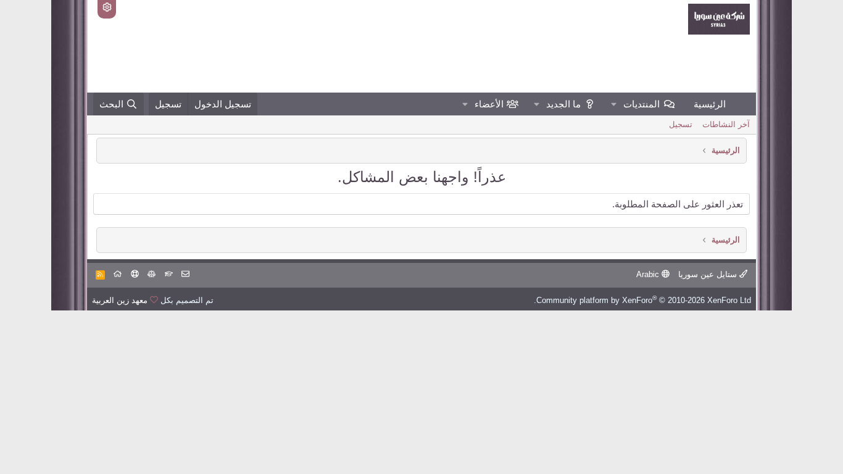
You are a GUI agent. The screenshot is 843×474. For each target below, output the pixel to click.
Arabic (649, 274)
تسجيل (680, 124)
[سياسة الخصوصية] (151, 274)
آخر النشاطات (726, 124)
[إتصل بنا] (185, 274)
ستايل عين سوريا (708, 274)
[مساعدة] (134, 274)
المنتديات (641, 104)
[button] (614, 104)
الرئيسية (710, 104)
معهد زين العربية (119, 300)
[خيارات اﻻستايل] (107, 9)
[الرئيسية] (117, 274)
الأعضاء (489, 104)
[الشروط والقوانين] (168, 274)
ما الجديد (563, 104)
